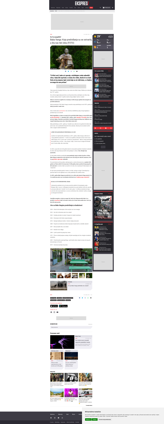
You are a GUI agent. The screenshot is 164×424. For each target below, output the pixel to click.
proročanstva (62, 110)
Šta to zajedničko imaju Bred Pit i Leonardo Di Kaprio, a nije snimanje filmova (103, 239)
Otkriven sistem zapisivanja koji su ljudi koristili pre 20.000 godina (57, 359)
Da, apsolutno (99, 138)
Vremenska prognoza (103, 36)
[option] (71, 260)
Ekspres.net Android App (63, 306)
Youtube (57, 312)
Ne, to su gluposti (99, 141)
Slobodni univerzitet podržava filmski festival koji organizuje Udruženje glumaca (103, 111)
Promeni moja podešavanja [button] (105, 419)
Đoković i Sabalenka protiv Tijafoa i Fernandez (103, 106)
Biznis (66, 7)
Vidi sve (109, 103)
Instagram (54, 312)
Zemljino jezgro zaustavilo (82, 177)
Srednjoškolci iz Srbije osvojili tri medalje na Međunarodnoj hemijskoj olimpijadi (103, 96)
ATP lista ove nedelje (103, 119)
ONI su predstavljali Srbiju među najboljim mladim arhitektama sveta (103, 90)
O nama (52, 422)
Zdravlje (87, 7)
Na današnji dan (61, 300)
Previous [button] (51, 260)
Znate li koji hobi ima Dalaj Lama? (103, 244)
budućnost (68, 300)
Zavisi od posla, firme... (101, 143)
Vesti (63, 7)
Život (91, 7)
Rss (111, 128)
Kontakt (77, 422)
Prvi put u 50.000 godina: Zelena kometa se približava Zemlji (71, 359)
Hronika (71, 7)
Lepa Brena (57, 200)
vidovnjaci (59, 298)
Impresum (63, 422)
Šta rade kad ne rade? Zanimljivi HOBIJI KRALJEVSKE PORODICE (103, 249)
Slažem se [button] (88, 419)
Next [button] (91, 260)
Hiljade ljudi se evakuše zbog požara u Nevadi (103, 122)
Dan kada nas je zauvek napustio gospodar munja (71, 342)
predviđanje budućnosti (68, 298)
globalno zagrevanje (57, 159)
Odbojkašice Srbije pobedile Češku (103, 115)
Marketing (57, 422)
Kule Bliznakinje (55, 117)
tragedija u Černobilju (81, 117)
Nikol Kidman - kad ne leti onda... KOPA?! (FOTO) (103, 233)
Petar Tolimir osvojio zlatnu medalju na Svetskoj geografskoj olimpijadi (103, 85)
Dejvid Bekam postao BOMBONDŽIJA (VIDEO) (103, 228)
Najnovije (58, 7)
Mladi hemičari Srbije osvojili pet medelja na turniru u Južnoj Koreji (103, 80)
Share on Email (76, 71)
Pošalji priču (107, 7)
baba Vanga (53, 298)
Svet (75, 7)
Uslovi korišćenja (70, 422)
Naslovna (53, 7)
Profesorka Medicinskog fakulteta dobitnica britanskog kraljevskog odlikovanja (103, 75)
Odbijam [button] (95, 419)
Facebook (51, 312)
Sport (83, 7)
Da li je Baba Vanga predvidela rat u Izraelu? (71, 285)
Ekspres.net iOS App (54, 306)
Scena (79, 7)
